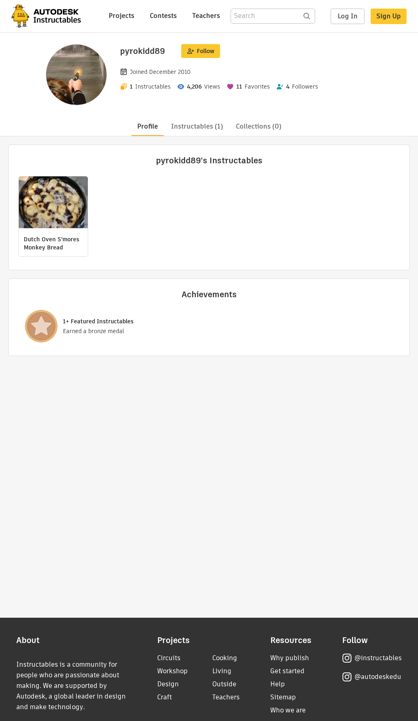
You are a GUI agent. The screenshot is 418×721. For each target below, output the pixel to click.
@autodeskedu (377, 676)
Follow (205, 51)
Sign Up (388, 16)
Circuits (168, 658)
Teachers (206, 15)
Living (221, 671)
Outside (224, 684)
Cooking (224, 658)
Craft (164, 697)
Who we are (288, 710)
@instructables (378, 658)
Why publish (289, 658)
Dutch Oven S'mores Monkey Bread (51, 243)
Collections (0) (258, 126)
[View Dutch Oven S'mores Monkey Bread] (53, 203)
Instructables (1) (197, 126)
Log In (348, 16)
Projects (121, 15)
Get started (287, 671)
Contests (163, 15)
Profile (147, 126)
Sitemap (283, 697)
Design (168, 684)
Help (277, 684)
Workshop (172, 671)
